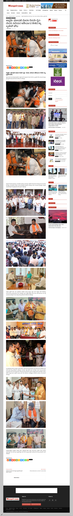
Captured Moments (52, 207)
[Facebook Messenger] (21, 68)
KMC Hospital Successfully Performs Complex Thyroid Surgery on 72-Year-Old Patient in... (52, 193)
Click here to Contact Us (26, 504)
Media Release (9, 28)
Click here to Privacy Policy (35, 504)
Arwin (29, 511)
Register (56, 101)
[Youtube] (12, 68)
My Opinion (13, 13)
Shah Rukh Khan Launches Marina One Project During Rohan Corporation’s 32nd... (57, 124)
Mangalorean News (13, 10)
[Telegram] (23, 68)
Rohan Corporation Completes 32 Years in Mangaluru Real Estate (60, 159)
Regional (51, 10)
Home (8, 10)
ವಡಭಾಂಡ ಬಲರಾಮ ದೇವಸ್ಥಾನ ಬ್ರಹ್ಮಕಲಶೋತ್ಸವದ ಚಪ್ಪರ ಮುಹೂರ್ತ (14, 471)
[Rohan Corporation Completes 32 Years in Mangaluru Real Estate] (51, 160)
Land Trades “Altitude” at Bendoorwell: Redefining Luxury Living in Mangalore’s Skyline (60, 148)
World (30, 13)
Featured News (51, 131)
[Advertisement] (26, 61)
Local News (56, 156)
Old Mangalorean (45, 10)
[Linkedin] (10, 68)
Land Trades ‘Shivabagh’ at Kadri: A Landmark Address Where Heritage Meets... (61, 135)
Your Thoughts (38, 10)
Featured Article (52, 105)
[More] (28, 68)
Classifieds (56, 150)
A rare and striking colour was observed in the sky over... (56, 225)
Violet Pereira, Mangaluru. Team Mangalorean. (54, 127)
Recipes (20, 10)
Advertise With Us (25, 13)
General (8, 13)
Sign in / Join (24, 0)
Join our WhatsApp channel (54, 35)
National (55, 10)
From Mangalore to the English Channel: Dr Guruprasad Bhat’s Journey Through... (60, 141)
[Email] (17, 68)
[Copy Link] (19, 68)
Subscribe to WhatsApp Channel (54, 38)
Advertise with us (52, 27)
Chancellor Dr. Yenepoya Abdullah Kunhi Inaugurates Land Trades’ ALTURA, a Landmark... (60, 154)
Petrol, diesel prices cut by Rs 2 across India (38, 471)
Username (50, 93)
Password (50, 95)
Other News (31, 10)
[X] (66, 1)
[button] (65, 10)
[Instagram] (64, 1)
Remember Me (58, 98)
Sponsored (51, 182)
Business (60, 10)
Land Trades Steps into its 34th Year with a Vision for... (62, 176)
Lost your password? (59, 100)
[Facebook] (62, 1)
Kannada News (18, 16)
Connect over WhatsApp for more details (55, 30)
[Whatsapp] (26, 68)
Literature (18, 13)
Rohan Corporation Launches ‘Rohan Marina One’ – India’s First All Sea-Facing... (62, 193)
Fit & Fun (25, 10)
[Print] (15, 68)
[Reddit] (8, 68)
